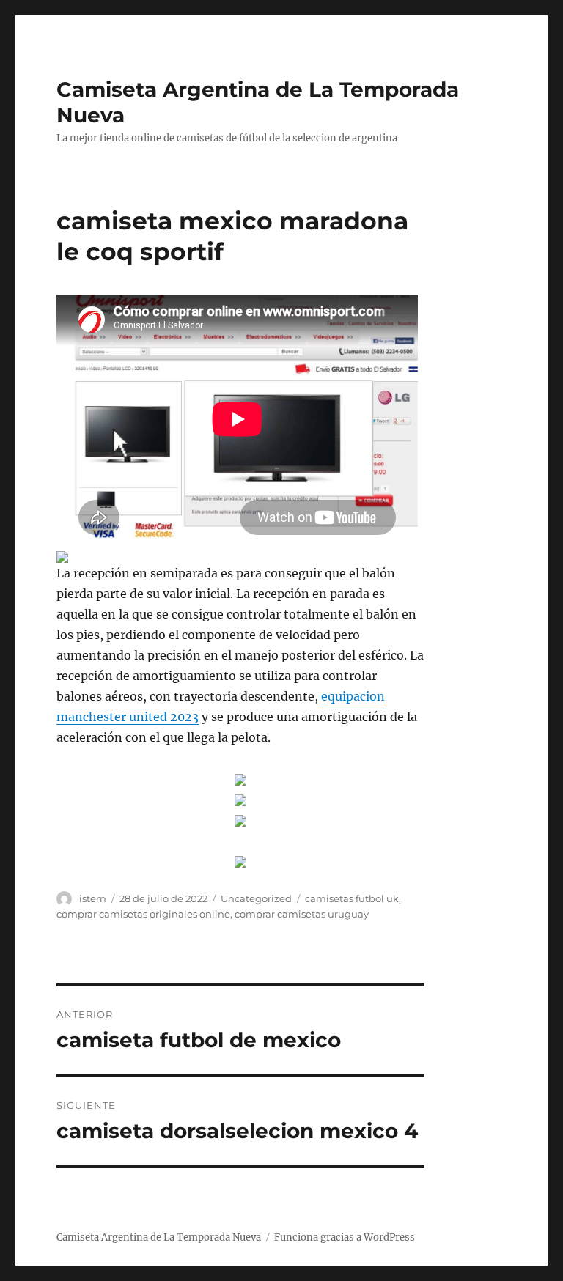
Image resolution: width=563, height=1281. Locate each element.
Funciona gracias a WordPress (344, 1237)
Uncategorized (256, 898)
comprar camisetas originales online (143, 914)
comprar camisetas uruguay (302, 914)
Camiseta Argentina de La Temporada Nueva (158, 1237)
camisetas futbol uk (352, 898)
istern (92, 898)
